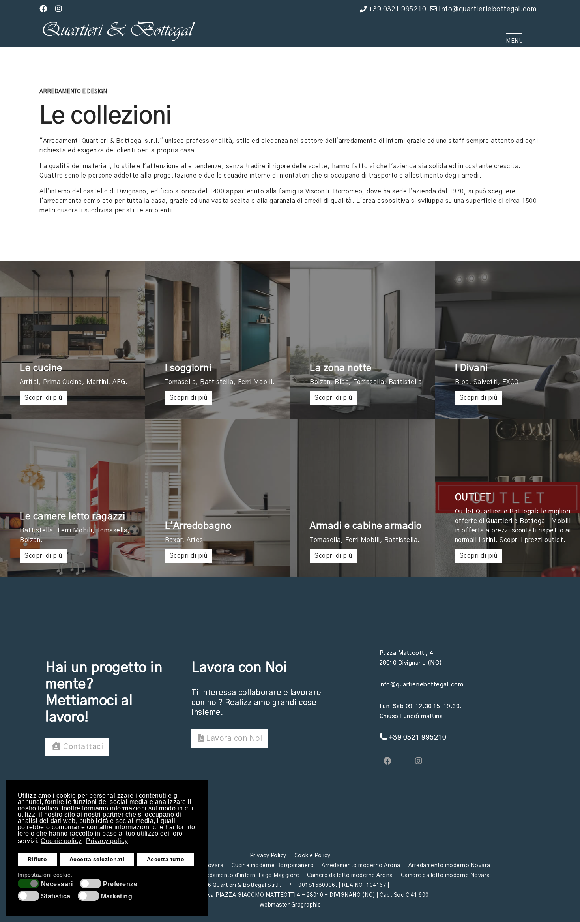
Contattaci (82, 747)
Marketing (117, 896)
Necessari (57, 884)
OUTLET (473, 497)
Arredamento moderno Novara (449, 865)
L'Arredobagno (198, 526)
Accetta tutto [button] (166, 859)
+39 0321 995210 (398, 9)
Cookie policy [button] (61, 841)
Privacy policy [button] (107, 841)
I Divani (471, 368)
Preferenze (120, 884)
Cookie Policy (312, 855)
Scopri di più (43, 398)
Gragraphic (306, 905)
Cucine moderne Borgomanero (272, 865)
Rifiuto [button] (37, 859)
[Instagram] (58, 9)
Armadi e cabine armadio (366, 526)
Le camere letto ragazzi (72, 516)
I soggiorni (188, 368)
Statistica (56, 896)
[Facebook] (43, 9)
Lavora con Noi (233, 738)
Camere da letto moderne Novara (445, 875)
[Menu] (515, 35)
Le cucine (41, 368)
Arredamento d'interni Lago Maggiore (248, 875)
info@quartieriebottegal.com (488, 9)
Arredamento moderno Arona (361, 865)
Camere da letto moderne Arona (350, 875)
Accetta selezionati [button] (97, 859)
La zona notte (341, 368)
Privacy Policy (268, 855)
